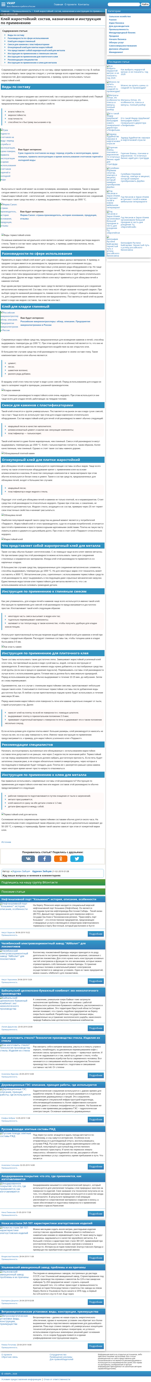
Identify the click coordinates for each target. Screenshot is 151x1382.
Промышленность (9, 935)
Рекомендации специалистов (23, 59)
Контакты (83, 4)
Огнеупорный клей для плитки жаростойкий (30, 47)
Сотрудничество (58, 1354)
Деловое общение (119, 49)
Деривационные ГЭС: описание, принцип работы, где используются (49, 1085)
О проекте (71, 4)
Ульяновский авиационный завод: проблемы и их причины (43, 1267)
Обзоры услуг (116, 42)
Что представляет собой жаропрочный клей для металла (36, 50)
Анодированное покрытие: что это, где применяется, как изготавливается (41, 1177)
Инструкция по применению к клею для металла (32, 62)
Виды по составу (16, 35)
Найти (145, 4)
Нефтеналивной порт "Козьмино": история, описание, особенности (48, 899)
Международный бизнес (122, 32)
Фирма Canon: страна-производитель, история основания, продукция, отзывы (58, 217)
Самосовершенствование (123, 45)
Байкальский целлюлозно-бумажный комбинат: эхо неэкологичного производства (49, 992)
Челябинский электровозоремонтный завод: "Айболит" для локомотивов (43, 945)
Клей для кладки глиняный (21, 41)
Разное (112, 19)
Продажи (114, 36)
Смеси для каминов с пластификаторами (28, 44)
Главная (58, 4)
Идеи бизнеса (116, 22)
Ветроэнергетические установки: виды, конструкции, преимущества (49, 1311)
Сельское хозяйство (120, 16)
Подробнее (95, 934)
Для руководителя (119, 26)
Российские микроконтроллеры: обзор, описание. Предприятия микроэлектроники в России (55, 323)
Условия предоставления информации (21, 1379)
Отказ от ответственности (57, 1379)
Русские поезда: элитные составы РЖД (28, 1129)
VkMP (11, 3)
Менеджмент (116, 52)
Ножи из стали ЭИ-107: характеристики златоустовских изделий (46, 1223)
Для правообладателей (61, 1359)
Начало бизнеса (117, 39)
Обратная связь (9, 1357)
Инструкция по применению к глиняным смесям (32, 53)
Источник (6, 842)
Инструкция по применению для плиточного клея (33, 56)
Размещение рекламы (61, 1357)
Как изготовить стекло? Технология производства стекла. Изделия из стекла (50, 1039)
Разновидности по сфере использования (28, 38)
